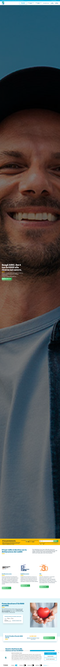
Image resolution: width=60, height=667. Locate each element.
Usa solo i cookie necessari (50, 659)
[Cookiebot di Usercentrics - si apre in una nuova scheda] (6, 665)
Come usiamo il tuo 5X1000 (38, 3)
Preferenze (45, 665)
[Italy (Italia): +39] (40, 541)
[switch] (24, 665)
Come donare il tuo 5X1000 (23, 3)
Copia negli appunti (49, 637)
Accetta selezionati (50, 656)
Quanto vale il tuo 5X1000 (31, 3)
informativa (27, 540)
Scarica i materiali (56, 3)
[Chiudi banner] (58, 652)
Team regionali (52, 3)
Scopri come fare (7, 278)
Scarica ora (24, 585)
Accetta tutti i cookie (50, 653)
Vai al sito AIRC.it (54, 0)
